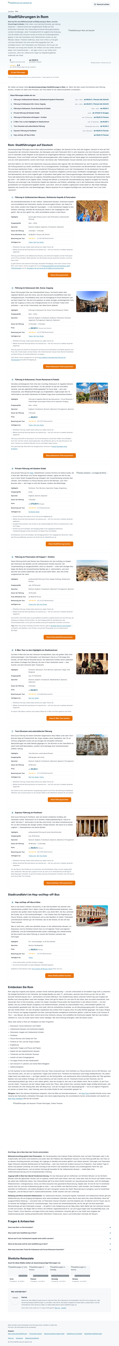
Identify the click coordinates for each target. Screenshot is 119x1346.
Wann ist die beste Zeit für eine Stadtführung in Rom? (28, 1244)
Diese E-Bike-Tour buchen (59, 718)
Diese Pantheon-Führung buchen (60, 883)
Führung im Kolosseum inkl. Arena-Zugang (30, 104)
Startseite (11, 11)
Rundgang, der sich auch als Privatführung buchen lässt (45, 268)
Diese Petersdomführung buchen (59, 637)
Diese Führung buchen (59, 275)
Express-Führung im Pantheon (25, 131)
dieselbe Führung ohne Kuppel (61, 626)
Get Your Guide (39, 242)
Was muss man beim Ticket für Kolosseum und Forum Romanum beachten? (36, 1249)
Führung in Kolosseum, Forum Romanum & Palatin (32, 108)
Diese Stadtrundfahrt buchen (59, 976)
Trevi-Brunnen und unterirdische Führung (29, 126)
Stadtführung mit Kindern (74, 1333)
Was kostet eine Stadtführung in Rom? (22, 1233)
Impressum (19, 1338)
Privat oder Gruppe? (35, 1333)
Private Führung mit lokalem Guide (26, 113)
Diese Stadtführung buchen (59, 544)
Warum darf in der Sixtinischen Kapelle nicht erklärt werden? (31, 1238)
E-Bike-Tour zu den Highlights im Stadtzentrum (31, 122)
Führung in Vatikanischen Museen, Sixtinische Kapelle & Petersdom (39, 99)
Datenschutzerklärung (32, 1338)
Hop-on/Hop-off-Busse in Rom (42, 969)
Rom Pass (85, 1093)
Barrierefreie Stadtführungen (93, 1333)
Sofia (31, 473)
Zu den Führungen (18, 72)
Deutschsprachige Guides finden (54, 1333)
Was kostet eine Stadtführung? (17, 1333)
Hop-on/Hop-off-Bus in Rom (24, 135)
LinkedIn (63, 1308)
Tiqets (31, 242)
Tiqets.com (32, 604)
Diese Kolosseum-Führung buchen (59, 366)
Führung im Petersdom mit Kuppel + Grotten (30, 117)
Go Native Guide (34, 512)
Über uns (57, 1308)
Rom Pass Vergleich (15, 1099)
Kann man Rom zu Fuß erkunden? (20, 1227)
